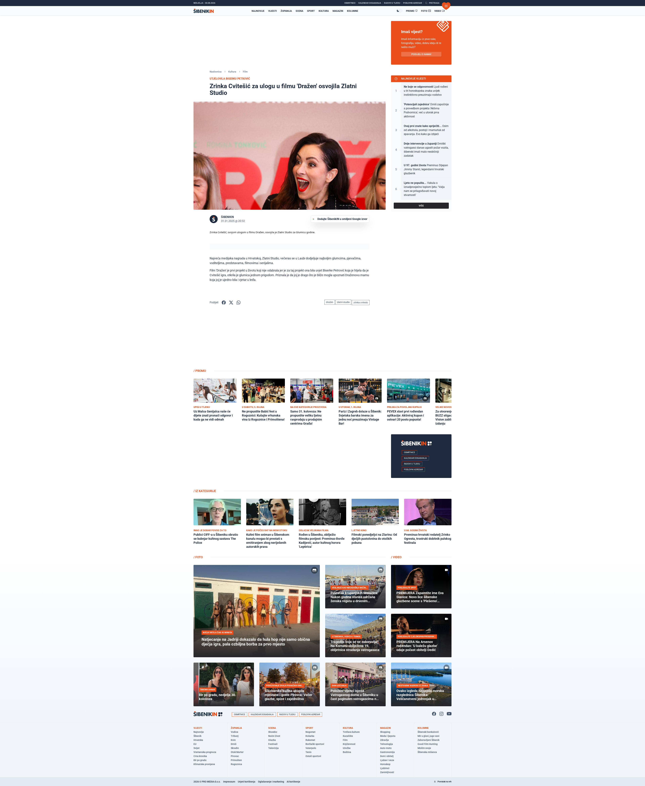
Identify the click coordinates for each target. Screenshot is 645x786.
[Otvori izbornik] (446, 6)
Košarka (310, 736)
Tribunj (235, 736)
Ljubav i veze (387, 760)
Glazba (272, 740)
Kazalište (348, 736)
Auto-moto (386, 748)
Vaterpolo (311, 748)
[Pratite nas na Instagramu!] (441, 714)
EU (195, 744)
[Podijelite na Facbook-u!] (224, 302)
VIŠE (421, 205)
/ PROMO (200, 371)
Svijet (197, 748)
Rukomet (310, 740)
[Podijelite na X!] (231, 302)
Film (245, 71)
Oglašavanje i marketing (271, 781)
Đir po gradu (200, 760)
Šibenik (197, 736)
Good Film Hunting (428, 744)
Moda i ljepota (387, 736)
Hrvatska (198, 740)
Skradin (235, 748)
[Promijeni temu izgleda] (399, 11)
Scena (299, 11)
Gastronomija (387, 752)
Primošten (236, 760)
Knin (233, 740)
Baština (347, 752)
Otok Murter (237, 752)
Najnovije (258, 11)
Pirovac (235, 756)
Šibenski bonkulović (428, 732)
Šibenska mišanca (427, 752)
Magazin (338, 11)
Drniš (233, 744)
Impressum (229, 781)
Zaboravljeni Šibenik (428, 740)
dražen (329, 302)
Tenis (308, 752)
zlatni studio (343, 302)
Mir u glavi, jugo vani (428, 736)
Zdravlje (384, 740)
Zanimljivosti (387, 772)
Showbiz (272, 732)
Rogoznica (236, 764)
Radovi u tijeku (412, 464)
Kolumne (352, 11)
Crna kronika (200, 756)
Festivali (272, 744)
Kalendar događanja (415, 458)
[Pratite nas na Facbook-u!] (434, 714)
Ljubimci (384, 768)
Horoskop (385, 764)
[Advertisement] (421, 339)
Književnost (349, 744)
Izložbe (347, 748)
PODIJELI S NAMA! (421, 54)
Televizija (273, 748)
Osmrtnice (409, 452)
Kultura (324, 11)
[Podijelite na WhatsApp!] (238, 302)
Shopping (385, 732)
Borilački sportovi (315, 744)
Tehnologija (386, 744)
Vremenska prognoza (205, 752)
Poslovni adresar (413, 469)
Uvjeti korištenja (246, 781)
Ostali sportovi (313, 756)
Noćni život (274, 736)
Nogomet (310, 732)
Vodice (234, 732)
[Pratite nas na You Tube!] (449, 713)
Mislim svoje (424, 748)
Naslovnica (216, 71)
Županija (286, 11)
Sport (311, 11)
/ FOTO (198, 557)
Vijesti (272, 11)
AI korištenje (293, 781)
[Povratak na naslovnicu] (204, 11)
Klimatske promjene (204, 764)
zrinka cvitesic (360, 302)
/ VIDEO (396, 557)
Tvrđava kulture (351, 732)
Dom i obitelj (387, 756)
